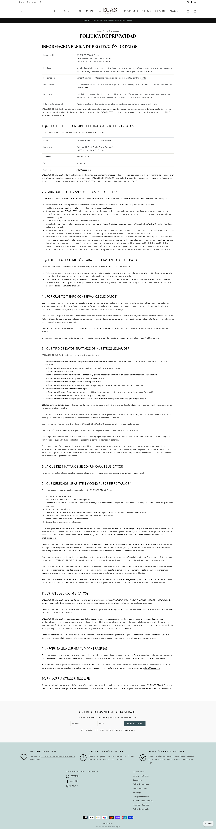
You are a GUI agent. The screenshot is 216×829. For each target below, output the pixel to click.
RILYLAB (174, 11)
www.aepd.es (159, 582)
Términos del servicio (141, 805)
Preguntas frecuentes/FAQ (143, 801)
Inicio (99, 31)
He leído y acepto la (109, 730)
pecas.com (81, 163)
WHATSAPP (74, 786)
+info (107, 61)
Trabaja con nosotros (35, 2)
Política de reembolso (141, 809)
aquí (150, 762)
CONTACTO (160, 11)
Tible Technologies (113, 826)
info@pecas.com (83, 170)
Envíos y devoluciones (141, 776)
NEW (56, 11)
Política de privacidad (141, 784)
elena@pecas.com (152, 668)
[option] (108, 20)
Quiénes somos (138, 772)
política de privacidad (122, 730)
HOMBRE (77, 11)
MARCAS (90, 11)
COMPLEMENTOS (130, 11)
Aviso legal (137, 792)
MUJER (66, 11)
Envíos (21, 2)
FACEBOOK (74, 781)
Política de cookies (140, 788)
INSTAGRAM (74, 776)
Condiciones (137, 780)
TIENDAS (146, 11)
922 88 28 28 (82, 156)
